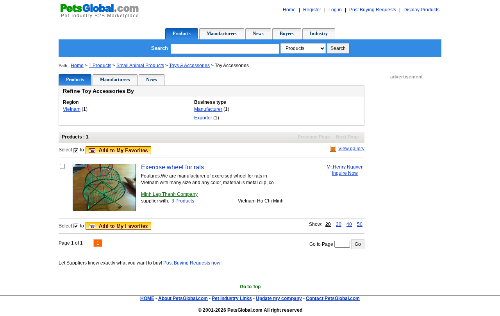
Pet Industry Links (232, 298)
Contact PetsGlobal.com (333, 298)
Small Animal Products (140, 65)
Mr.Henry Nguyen (345, 167)
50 (359, 224)
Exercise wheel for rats (172, 167)
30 (338, 224)
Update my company (279, 298)
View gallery (351, 148)
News (258, 33)
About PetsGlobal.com (183, 298)
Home (77, 65)
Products (182, 33)
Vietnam (71, 109)
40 (349, 224)
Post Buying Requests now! (192, 263)
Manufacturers (222, 33)
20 (328, 224)
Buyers (287, 33)
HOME (147, 298)
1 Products (100, 65)
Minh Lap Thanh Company (169, 194)
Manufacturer (208, 109)
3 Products (182, 201)
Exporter (203, 118)
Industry (319, 33)
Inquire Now (345, 173)
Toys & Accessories (189, 65)
